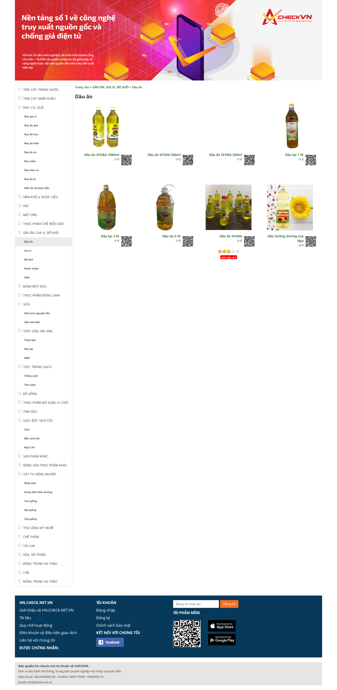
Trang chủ (82, 87)
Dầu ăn (137, 87)
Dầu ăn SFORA (231, 236)
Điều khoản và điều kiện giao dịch (48, 632)
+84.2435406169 (44, 677)
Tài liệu (25, 617)
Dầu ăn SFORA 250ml (225, 154)
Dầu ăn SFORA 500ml (164, 154)
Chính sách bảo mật (113, 625)
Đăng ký (103, 617)
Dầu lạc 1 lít (294, 154)
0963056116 (95, 677)
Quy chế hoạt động (35, 625)
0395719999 (77, 677)
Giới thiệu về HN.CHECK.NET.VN (46, 610)
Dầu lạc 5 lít (171, 236)
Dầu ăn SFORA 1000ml (101, 154)
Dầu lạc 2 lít (110, 236)
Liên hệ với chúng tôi (37, 640)
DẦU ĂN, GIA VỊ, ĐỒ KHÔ (111, 87)
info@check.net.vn (39, 682)
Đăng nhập (105, 610)
